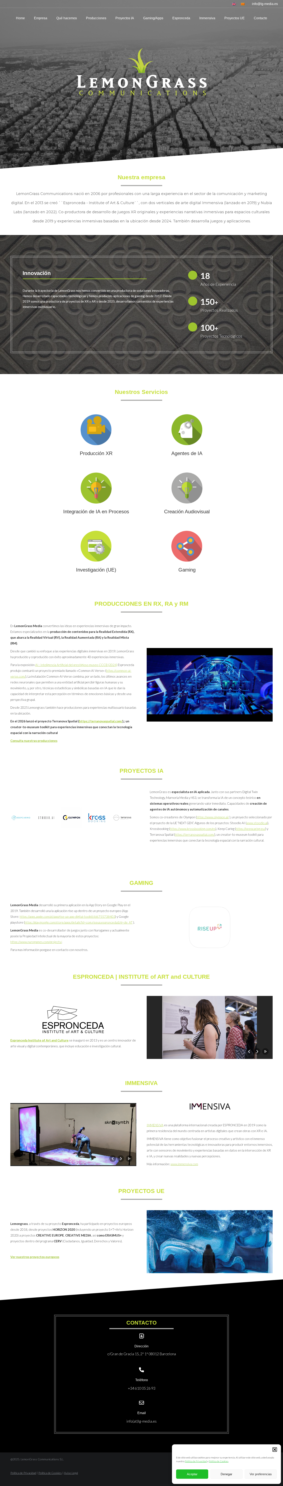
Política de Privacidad (196, 1461)
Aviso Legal (71, 1473)
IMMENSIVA (155, 1125)
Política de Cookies (218, 1461)
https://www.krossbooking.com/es (192, 829)
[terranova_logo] (122, 817)
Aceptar (192, 1474)
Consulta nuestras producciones (33, 740)
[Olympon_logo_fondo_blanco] (71, 817)
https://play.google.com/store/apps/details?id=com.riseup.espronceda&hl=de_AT (79, 922)
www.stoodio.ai (256, 823)
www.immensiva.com (184, 1164)
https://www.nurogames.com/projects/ (36, 942)
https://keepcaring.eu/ (250, 829)
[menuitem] (234, 4)
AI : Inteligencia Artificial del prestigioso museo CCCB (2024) (76, 665)
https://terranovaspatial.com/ (100, 721)
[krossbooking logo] (96, 817)
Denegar (226, 1474)
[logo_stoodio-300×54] (46, 817)
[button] (275, 1449)
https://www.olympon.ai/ (213, 817)
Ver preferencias (261, 1474)
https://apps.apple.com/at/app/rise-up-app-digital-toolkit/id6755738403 (67, 916)
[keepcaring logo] (20, 817)
